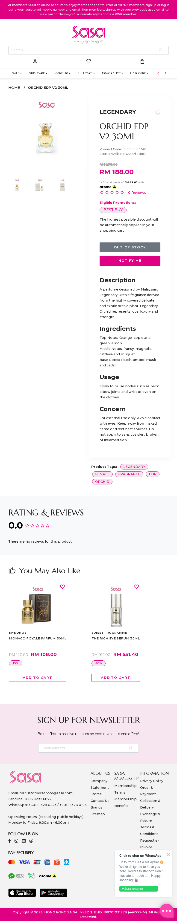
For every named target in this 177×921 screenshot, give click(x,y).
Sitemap (98, 814)
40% (98, 663)
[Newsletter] (130, 748)
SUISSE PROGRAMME (109, 632)
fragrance (129, 474)
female (102, 474)
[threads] (31, 841)
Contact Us (100, 801)
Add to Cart (37, 678)
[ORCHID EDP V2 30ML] (47, 135)
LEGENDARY (118, 112)
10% (15, 663)
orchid (102, 482)
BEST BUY (113, 210)
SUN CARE (85, 73)
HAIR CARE (138, 73)
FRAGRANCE (111, 73)
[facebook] (9, 841)
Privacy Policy (151, 781)
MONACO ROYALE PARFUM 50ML (37, 638)
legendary (134, 467)
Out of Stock (130, 247)
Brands (96, 807)
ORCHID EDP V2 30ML (48, 87)
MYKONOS (18, 632)
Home (14, 87)
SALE (16, 73)
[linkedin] (24, 841)
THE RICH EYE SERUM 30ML (115, 638)
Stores (96, 794)
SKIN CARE (37, 73)
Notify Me (130, 261)
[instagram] (16, 841)
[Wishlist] (62, 586)
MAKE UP (61, 73)
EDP (152, 474)
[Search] (161, 50)
